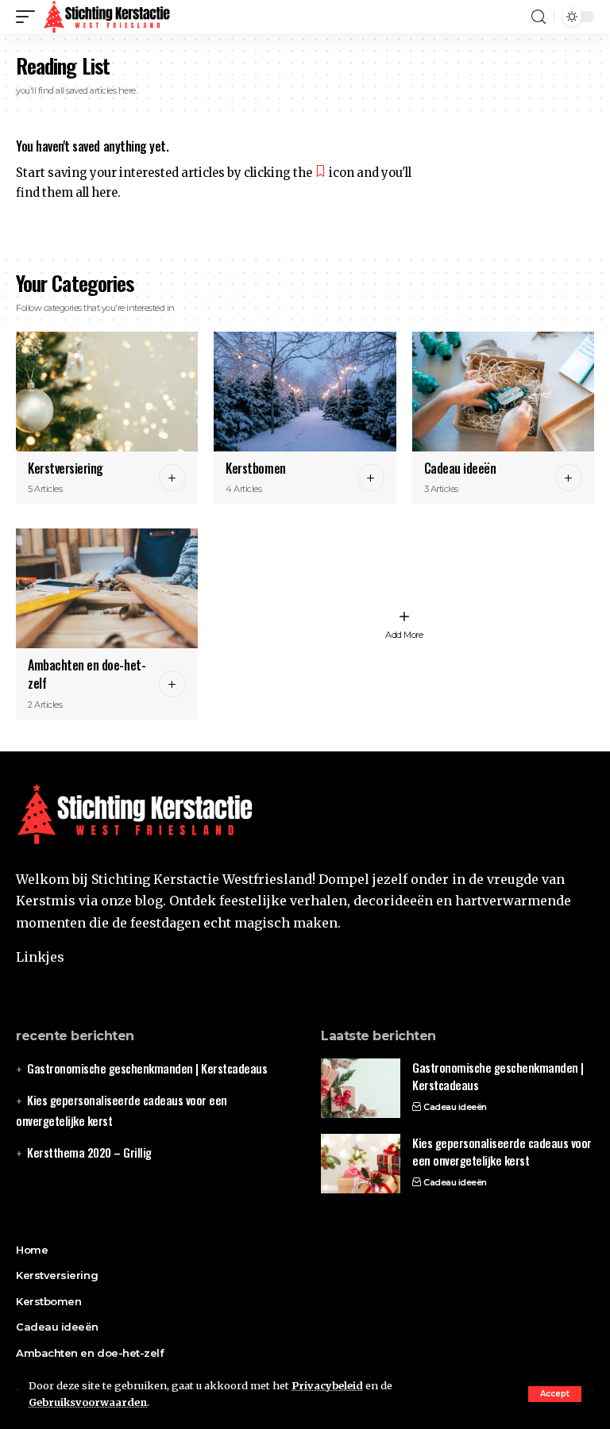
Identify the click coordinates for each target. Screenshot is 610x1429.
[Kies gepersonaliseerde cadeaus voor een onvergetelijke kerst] (360, 1163)
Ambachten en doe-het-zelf (86, 674)
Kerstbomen (255, 468)
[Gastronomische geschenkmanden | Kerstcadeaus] (360, 1088)
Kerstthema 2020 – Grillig (89, 1152)
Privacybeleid (327, 1385)
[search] (538, 17)
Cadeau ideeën (460, 468)
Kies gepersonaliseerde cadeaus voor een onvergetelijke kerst (502, 1152)
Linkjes (40, 957)
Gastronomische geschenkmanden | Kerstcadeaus (147, 1068)
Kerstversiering (65, 468)
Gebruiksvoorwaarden (88, 1402)
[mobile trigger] (29, 16)
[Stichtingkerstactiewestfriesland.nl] (107, 16)
